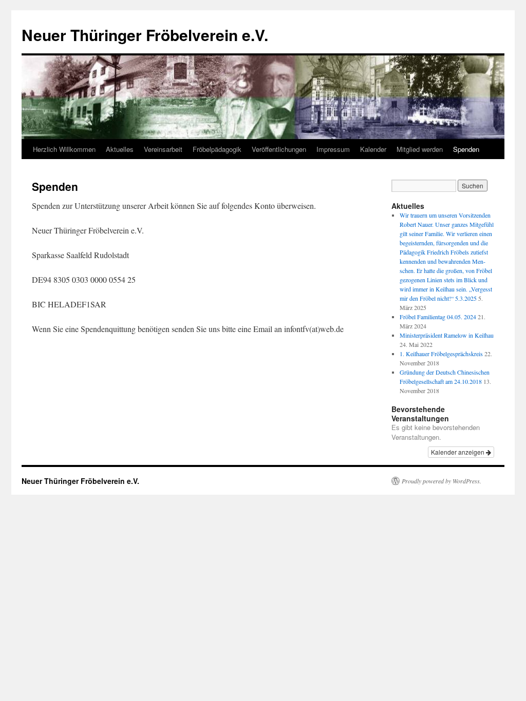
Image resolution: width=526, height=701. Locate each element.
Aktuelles (120, 149)
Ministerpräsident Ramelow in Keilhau (447, 335)
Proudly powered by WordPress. (441, 481)
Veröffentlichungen (279, 149)
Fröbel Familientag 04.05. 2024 (438, 317)
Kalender (373, 149)
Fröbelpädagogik (217, 149)
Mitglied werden (420, 149)
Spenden (466, 149)
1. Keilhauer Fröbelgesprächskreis (441, 353)
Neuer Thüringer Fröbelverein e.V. (145, 35)
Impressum (333, 149)
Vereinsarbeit (163, 149)
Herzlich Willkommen (64, 149)
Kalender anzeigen (458, 451)
